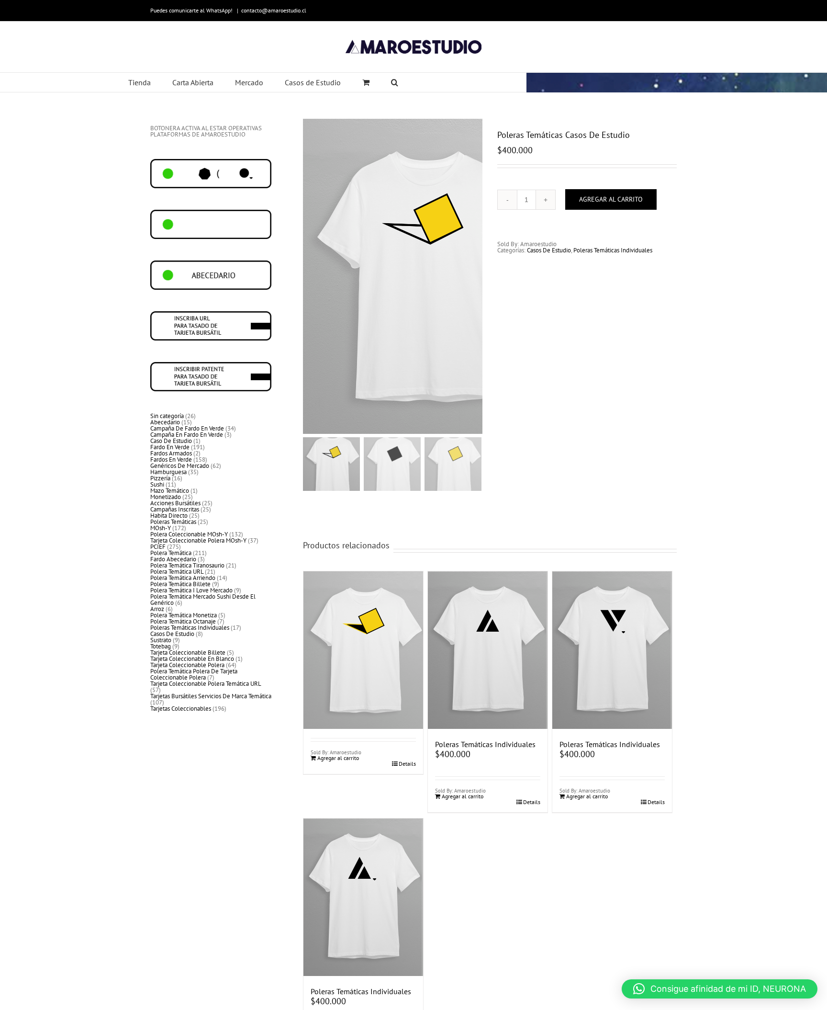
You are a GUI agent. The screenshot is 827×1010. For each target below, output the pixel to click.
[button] (719, 989)
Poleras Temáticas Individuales (612, 250)
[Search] (394, 82)
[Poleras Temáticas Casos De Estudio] (363, 627)
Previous (310, 276)
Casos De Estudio (549, 250)
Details (407, 764)
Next (475, 276)
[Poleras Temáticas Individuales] (488, 650)
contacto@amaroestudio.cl (273, 10)
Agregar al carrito (611, 199)
